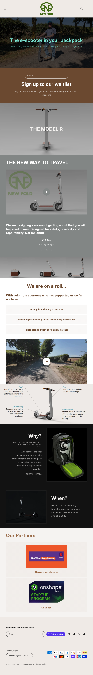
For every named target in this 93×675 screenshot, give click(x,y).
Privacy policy (41, 664)
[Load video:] (46, 192)
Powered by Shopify (27, 664)
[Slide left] (41, 250)
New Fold (15, 664)
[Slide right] (51, 250)
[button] (5, 8)
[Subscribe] (65, 76)
